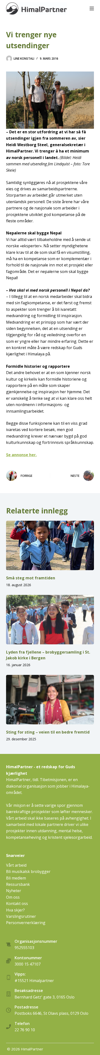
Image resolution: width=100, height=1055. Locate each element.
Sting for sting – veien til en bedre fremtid (48, 732)
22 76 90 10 (25, 1029)
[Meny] (92, 8)
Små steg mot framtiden (30, 578)
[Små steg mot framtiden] (50, 545)
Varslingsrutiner (21, 916)
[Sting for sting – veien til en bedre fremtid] (50, 699)
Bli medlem (16, 878)
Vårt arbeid (16, 865)
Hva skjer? (15, 910)
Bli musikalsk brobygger (28, 871)
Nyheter (13, 890)
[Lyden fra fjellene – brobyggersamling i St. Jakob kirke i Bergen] (50, 619)
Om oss (13, 897)
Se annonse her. (21, 454)
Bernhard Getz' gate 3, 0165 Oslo (45, 997)
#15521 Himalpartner (34, 980)
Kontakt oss (17, 903)
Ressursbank (18, 884)
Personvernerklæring (25, 922)
